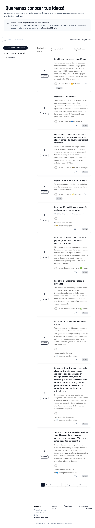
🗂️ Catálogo (75, 84)
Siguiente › (71, 485)
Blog (54, 509)
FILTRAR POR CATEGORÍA (15, 53)
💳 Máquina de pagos (80, 168)
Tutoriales (68, 506)
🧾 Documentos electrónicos (67, 356)
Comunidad (83, 506)
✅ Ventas (84, 268)
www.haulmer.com (41, 518)
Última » (82, 485)
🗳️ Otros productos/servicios (67, 473)
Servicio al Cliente (49, 28)
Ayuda (54, 506)
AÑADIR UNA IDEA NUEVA (16, 48)
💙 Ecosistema (76, 121)
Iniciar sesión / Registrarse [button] (80, 39)
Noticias (89, 509)
